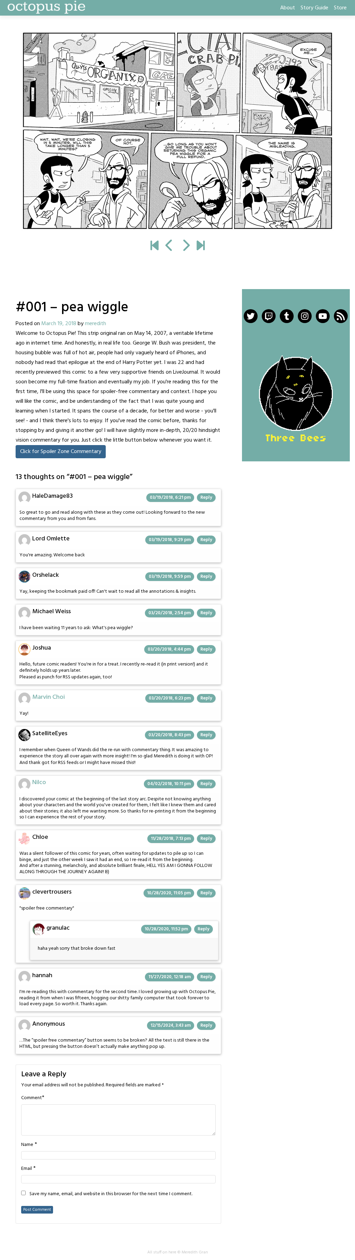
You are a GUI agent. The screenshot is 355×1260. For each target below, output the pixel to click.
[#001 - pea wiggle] (154, 246)
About (287, 7)
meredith (95, 323)
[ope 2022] (201, 246)
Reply (206, 497)
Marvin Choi (48, 697)
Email (26, 1168)
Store (340, 7)
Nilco (39, 782)
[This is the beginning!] (169, 246)
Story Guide (314, 7)
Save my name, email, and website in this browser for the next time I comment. (110, 1194)
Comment (31, 1098)
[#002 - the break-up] (177, 131)
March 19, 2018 (58, 323)
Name (27, 1144)
